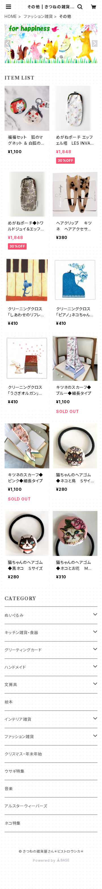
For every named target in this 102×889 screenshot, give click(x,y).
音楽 (9, 788)
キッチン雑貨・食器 (21, 632)
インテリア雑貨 (18, 719)
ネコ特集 (13, 823)
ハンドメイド (15, 667)
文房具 (11, 684)
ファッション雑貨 (38, 16)
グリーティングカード (23, 649)
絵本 (9, 701)
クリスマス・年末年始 (23, 753)
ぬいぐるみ (14, 615)
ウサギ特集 (15, 771)
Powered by (45, 860)
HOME (11, 16)
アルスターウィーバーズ (26, 805)
